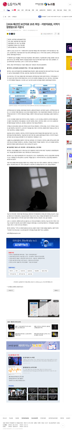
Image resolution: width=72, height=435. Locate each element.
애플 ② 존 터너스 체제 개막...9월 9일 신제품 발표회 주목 (42, 327)
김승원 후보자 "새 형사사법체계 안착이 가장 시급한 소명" (33, 390)
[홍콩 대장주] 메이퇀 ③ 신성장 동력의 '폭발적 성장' (23, 334)
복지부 (11, 271)
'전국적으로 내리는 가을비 (15, 397)
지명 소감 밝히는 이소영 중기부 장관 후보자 (53, 391)
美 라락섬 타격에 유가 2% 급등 (16, 376)
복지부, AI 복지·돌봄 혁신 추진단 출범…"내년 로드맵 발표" (23, 262)
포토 (19, 10)
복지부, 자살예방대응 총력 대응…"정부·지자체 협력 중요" (23, 254)
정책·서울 (27, 10)
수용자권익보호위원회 (53, 418)
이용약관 (62, 418)
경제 (33, 10)
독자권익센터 (43, 418)
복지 (17, 271)
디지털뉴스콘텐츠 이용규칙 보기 (15, 286)
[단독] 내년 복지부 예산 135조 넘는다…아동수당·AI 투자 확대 (24, 260)
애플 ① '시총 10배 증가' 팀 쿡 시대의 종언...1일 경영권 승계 (23, 327)
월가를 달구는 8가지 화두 (30, 367)
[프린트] (58, 33)
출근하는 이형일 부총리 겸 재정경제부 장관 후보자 (43, 391)
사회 (37, 10)
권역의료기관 (22, 274)
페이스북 (10, 34)
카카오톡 (8, 34)
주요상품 (11, 418)
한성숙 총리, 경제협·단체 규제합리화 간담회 (53, 397)
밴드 (14, 34)
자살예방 (37, 271)
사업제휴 (17, 418)
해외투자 (49, 10)
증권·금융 (59, 10)
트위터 (12, 34)
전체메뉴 (4, 10)
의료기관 (23, 271)
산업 (54, 10)
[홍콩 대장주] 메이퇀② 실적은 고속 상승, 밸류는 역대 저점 (42, 334)
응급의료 (30, 271)
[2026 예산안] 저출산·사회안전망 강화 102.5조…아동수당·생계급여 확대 (27, 258)
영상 (13, 10)
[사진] (15, 361)
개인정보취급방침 (25, 418)
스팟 (68, 95)
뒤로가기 (11, 290)
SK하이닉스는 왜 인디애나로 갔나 (17, 380)
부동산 (65, 10)
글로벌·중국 (42, 10)
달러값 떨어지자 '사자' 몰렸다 (16, 378)
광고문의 (68, 418)
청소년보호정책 (34, 418)
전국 (70, 10)
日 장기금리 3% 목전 (29, 357)
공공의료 (30, 274)
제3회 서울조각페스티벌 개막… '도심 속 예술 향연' (43, 397)
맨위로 (56, 290)
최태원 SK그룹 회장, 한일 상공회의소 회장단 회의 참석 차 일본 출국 (32, 397)
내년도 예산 (44, 271)
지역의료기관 (13, 274)
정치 (22, 10)
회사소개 (4, 418)
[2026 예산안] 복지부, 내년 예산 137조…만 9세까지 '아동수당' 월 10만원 (26, 256)
